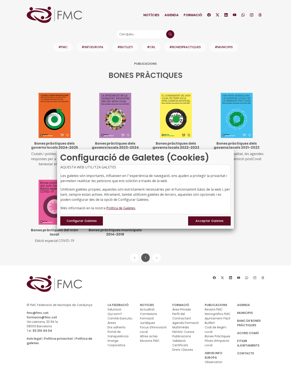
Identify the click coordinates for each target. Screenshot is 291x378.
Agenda (171, 15)
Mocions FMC (150, 341)
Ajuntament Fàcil (217, 318)
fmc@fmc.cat (38, 313)
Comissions (148, 314)
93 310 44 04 (42, 331)
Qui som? (115, 314)
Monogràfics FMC (217, 314)
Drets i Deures (182, 350)
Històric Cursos (183, 332)
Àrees (112, 323)
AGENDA (243, 305)
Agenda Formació (185, 323)
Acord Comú (248, 333)
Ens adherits (116, 327)
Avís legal (34, 338)
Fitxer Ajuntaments (248, 343)
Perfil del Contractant (181, 316)
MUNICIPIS (245, 313)
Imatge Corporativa (116, 343)
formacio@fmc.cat (42, 317)
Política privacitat (58, 338)
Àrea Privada (181, 309)
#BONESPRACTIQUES (185, 47)
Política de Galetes (120, 208)
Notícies (151, 15)
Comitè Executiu (120, 318)
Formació (193, 15)
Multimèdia (180, 327)
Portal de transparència (118, 334)
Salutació (114, 309)
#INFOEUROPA (92, 47)
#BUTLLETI (125, 47)
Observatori (213, 362)
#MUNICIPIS (224, 47)
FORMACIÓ (180, 305)
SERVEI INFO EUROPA (213, 355)
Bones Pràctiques (217, 336)
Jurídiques (147, 323)
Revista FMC (214, 309)
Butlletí (210, 323)
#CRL (151, 47)
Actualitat (147, 309)
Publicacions (181, 336)
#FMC (63, 47)
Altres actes (149, 336)
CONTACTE (245, 353)
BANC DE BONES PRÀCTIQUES (249, 323)
